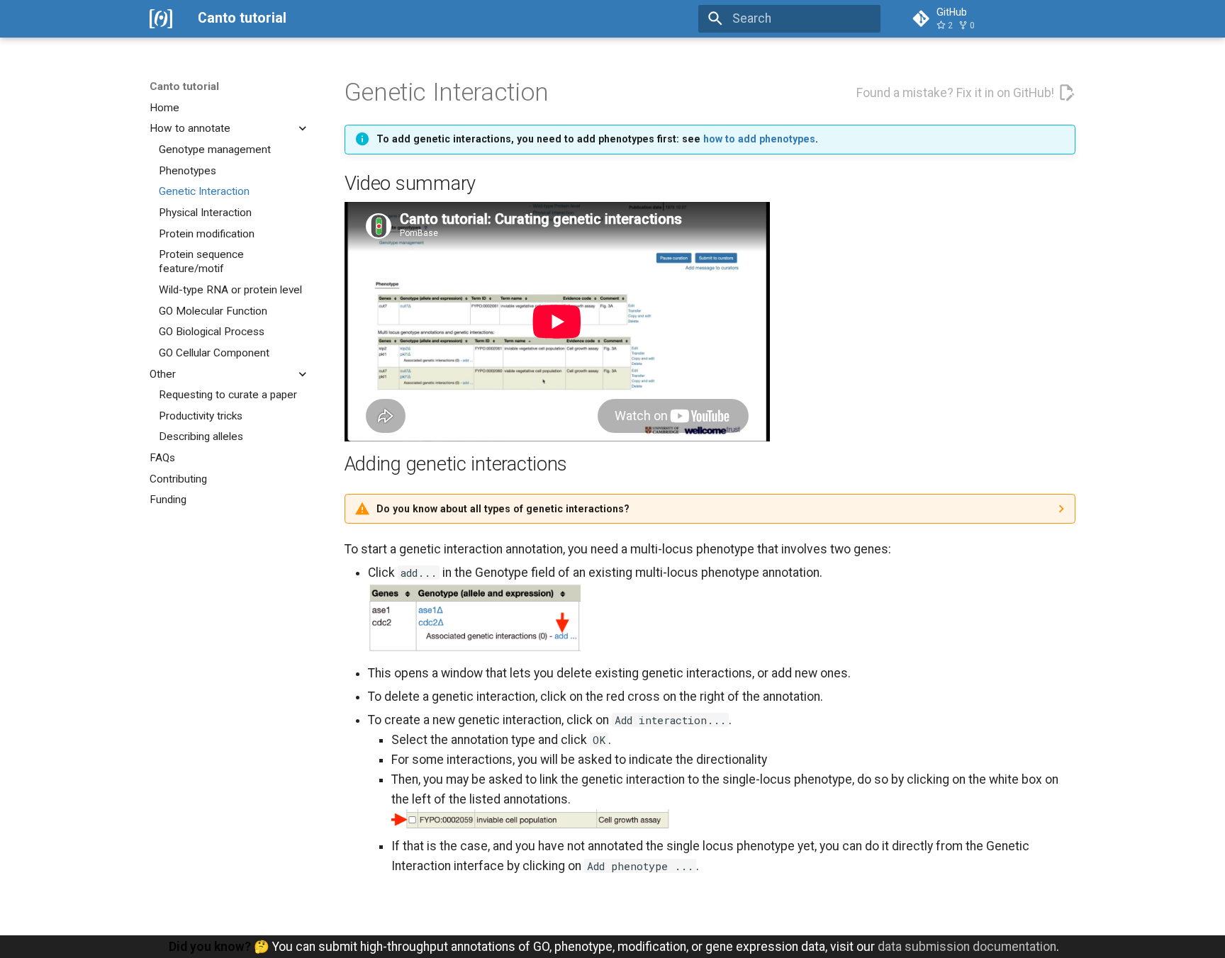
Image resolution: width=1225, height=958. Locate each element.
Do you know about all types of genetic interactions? (503, 508)
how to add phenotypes (759, 139)
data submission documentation (967, 947)
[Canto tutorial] (161, 18)
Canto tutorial (184, 86)
